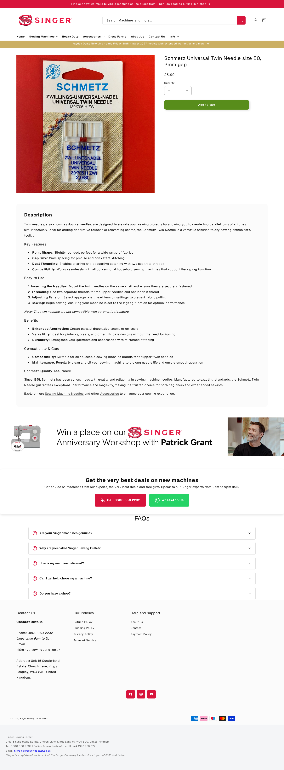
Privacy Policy (83, 634)
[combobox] (174, 20)
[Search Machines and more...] (241, 20)
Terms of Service (85, 640)
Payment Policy (141, 634)
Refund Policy (83, 622)
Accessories (109, 394)
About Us (137, 622)
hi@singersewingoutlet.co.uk (32, 750)
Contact (136, 628)
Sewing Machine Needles (64, 394)
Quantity (169, 83)
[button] (43, 36)
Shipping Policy (84, 628)
